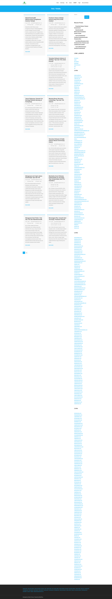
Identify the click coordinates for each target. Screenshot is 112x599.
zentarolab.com (77, 570)
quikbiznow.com (77, 572)
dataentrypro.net (77, 244)
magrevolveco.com (78, 390)
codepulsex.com (77, 483)
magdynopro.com (77, 356)
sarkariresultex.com (78, 262)
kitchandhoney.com (78, 159)
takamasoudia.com (78, 313)
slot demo (76, 58)
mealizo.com (76, 264)
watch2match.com (78, 194)
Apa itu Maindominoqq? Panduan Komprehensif (80, 47)
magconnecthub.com (78, 503)
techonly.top (76, 93)
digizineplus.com (77, 515)
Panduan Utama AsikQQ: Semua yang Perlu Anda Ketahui (56, 19)
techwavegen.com (78, 370)
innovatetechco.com (78, 354)
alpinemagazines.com (78, 125)
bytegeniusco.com (78, 363)
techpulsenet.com (77, 475)
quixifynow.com (77, 523)
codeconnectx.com (78, 450)
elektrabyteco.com (78, 470)
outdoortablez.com (78, 326)
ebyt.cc (75, 138)
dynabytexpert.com (78, 534)
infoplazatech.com (78, 431)
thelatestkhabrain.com (78, 259)
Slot (55, 105)
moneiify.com (77, 272)
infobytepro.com (77, 436)
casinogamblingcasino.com (80, 284)
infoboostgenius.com (78, 368)
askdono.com (77, 92)
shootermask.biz (77, 177)
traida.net (76, 157)
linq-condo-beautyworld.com (80, 137)
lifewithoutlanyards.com (79, 155)
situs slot (66, 588)
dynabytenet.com (77, 493)
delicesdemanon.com (78, 164)
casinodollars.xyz (77, 187)
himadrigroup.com (78, 115)
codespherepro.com (78, 381)
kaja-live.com (77, 110)
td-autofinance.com (78, 118)
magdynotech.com (78, 512)
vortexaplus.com (77, 555)
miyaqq (28, 591)
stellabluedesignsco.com (79, 316)
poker (75, 59)
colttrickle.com (77, 78)
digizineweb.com (77, 448)
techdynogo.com (77, 333)
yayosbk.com (77, 170)
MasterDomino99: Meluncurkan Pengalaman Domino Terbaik (33, 19)
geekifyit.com (77, 277)
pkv (75, 66)
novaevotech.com (77, 460)
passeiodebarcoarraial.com (79, 254)
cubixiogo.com (77, 557)
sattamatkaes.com (78, 279)
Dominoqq (29, 24)
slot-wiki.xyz (76, 192)
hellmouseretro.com (78, 306)
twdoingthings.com (78, 314)
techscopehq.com (77, 513)
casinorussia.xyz (77, 182)
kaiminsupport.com (78, 247)
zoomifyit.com (77, 579)
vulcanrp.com (77, 127)
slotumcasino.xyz (77, 184)
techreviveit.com (77, 360)
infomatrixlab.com (77, 498)
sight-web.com (77, 113)
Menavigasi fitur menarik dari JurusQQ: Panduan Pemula (57, 218)
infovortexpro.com (78, 393)
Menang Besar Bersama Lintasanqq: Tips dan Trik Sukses (56, 100)
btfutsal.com (76, 87)
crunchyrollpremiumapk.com (80, 281)
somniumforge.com (78, 292)
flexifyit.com (76, 535)
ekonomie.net (77, 211)
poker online (49, 588)
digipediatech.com (78, 336)
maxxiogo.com (77, 537)
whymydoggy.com (78, 237)
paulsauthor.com (77, 318)
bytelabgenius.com (78, 353)
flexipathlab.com (77, 552)
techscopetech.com (78, 485)
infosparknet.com (77, 520)
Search (75, 14)
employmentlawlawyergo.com (80, 199)
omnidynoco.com (77, 564)
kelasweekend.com (78, 222)
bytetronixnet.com (77, 398)
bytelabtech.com (77, 421)
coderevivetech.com (78, 388)
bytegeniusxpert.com (78, 433)
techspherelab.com (78, 497)
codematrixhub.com (78, 365)
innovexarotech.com (78, 391)
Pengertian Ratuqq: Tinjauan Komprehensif (81, 27)
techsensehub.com (78, 419)
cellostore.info (77, 267)
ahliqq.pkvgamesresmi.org (39, 591)
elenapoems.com (77, 304)
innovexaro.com (77, 517)
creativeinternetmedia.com (79, 98)
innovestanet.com (77, 532)
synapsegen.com (77, 550)
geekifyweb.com (77, 430)
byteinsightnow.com (78, 386)
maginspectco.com (78, 401)
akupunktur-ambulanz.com (79, 133)
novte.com (76, 149)
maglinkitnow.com (78, 338)
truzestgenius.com (78, 473)
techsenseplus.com (78, 366)
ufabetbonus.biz (77, 221)
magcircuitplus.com (78, 395)
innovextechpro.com (78, 346)
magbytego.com (77, 438)
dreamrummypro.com (78, 245)
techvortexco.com (77, 428)
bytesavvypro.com (78, 371)
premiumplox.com (78, 169)
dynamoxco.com (77, 542)
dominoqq (76, 63)
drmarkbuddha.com (78, 142)
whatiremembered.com (79, 135)
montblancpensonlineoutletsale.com (81, 130)
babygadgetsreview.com (79, 132)
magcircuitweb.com (78, 348)
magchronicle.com (78, 334)
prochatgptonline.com (78, 107)
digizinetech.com (77, 375)
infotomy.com (77, 328)
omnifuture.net (77, 81)
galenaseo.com (77, 196)
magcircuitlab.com (78, 465)
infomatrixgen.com (78, 376)
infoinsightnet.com (78, 441)
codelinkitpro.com (77, 416)
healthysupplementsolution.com (80, 329)
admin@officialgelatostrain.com (59, 63)
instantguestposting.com (79, 209)
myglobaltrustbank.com (79, 197)
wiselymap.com (77, 105)
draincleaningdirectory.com (79, 287)
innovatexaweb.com (78, 423)
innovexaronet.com (78, 453)
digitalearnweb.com (78, 239)
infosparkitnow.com (78, 426)
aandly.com (76, 226)
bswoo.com (76, 227)
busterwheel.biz (77, 179)
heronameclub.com (78, 323)
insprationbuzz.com (78, 252)
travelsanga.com (77, 207)
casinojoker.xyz (77, 189)
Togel (32, 24)
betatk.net (76, 224)
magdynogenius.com (78, 341)
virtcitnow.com (77, 103)
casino (52, 224)
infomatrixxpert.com (78, 451)
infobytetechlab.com (78, 380)
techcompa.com (77, 112)
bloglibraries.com (77, 294)
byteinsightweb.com (78, 339)
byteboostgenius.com (78, 505)
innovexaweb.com (78, 545)
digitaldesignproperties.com (80, 261)
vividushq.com (77, 554)
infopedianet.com (77, 508)
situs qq (42, 588)
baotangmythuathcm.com (79, 289)
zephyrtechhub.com (78, 565)
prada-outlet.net (77, 75)
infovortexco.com (77, 478)
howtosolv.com (77, 162)
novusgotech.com (77, 539)
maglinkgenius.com (78, 463)
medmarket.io (77, 324)
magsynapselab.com (78, 343)
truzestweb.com (77, 567)
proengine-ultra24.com (79, 154)
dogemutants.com (78, 309)
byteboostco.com (77, 468)
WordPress (41, 597)
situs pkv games (31, 588)
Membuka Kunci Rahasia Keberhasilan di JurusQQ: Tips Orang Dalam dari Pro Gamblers (57, 178)
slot (58, 66)
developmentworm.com (79, 214)
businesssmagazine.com (79, 97)
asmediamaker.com (78, 269)
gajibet (32, 591)
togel (40, 24)
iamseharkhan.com (78, 257)
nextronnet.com (77, 540)
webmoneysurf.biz (78, 174)
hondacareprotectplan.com (79, 282)
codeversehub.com (78, 500)
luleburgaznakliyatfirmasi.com (80, 296)
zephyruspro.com (77, 525)
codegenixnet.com (78, 383)
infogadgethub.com (78, 414)
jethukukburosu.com (78, 291)
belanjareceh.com (78, 249)
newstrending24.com (78, 219)
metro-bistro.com (77, 160)
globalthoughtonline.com (79, 271)
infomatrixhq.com (77, 456)
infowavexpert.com (78, 361)
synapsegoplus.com (78, 507)
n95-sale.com (77, 100)
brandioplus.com (77, 547)
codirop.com (76, 88)
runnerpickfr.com (77, 80)
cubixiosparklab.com (78, 458)
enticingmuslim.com (78, 301)
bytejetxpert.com (77, 400)
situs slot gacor (77, 64)
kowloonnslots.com (78, 122)
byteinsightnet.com (78, 445)
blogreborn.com (77, 102)
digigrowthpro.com (78, 76)
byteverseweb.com (78, 502)
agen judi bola (62, 588)
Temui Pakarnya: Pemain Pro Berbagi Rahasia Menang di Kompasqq (34, 100)
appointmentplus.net (78, 212)
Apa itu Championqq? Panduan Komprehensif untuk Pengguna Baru (81, 37)
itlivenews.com (77, 216)
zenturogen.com (77, 544)
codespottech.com (78, 331)
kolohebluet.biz (77, 175)
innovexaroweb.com (78, 488)
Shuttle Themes (31, 597)
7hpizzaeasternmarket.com (79, 150)
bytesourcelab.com (78, 518)
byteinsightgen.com (78, 373)
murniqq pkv (87, 588)
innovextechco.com (78, 461)
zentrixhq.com (77, 530)
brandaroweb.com (78, 577)
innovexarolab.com (78, 378)
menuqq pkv (25, 588)
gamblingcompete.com (79, 95)
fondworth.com (77, 255)
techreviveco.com (77, 490)
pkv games (37, 24)
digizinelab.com (77, 480)
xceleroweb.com (77, 574)
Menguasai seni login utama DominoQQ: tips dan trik (33, 176)
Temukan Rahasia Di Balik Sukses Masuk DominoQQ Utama (57, 140)
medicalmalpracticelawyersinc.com (81, 201)
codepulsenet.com (78, 510)
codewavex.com (77, 466)
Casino (52, 223)
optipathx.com (77, 527)
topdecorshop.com (78, 204)
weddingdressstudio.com (79, 167)
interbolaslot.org (77, 240)
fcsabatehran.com (78, 308)
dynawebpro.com (77, 549)
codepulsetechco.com (78, 446)
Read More (27, 51)
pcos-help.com (77, 85)
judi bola (52, 66)
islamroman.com (77, 117)
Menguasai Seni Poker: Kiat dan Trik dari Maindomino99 (33, 218)
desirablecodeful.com (78, 319)
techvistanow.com (78, 455)
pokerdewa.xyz (77, 191)
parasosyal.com (77, 299)
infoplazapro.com (77, 358)
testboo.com (76, 165)
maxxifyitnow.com (77, 522)
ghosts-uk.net (77, 90)
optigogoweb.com (78, 576)
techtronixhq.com (77, 413)
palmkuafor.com (77, 242)
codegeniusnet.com (78, 440)
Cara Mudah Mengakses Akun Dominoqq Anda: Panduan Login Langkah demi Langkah (81, 43)
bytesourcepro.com (78, 495)
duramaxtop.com (77, 311)
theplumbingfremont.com (79, 217)
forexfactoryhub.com (78, 108)
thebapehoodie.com (78, 297)
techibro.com (77, 123)
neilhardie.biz (77, 172)
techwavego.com (77, 482)
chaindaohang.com (78, 140)
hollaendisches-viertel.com (79, 152)
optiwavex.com (77, 562)
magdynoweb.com (78, 487)
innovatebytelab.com (78, 435)
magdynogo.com (77, 403)
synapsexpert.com (78, 569)
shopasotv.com (77, 206)
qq (74, 68)
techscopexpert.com (78, 349)
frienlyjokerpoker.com (78, 120)
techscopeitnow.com (78, 396)
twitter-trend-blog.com (78, 128)
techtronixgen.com (78, 344)
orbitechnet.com (77, 560)
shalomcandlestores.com (79, 276)
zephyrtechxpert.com (78, 477)
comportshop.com (78, 202)
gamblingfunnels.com (78, 83)
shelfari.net (76, 180)
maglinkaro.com (77, 492)
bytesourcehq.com (78, 443)
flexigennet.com (77, 321)
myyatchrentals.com (78, 274)
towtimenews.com (78, 286)
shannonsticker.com (78, 250)
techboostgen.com (78, 418)
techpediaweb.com (78, 351)
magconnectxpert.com (78, 471)
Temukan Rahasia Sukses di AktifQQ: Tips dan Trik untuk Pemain (57, 60)
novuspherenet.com (78, 559)
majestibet (25, 591)
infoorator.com (77, 147)
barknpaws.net (77, 266)
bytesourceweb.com (78, 385)
